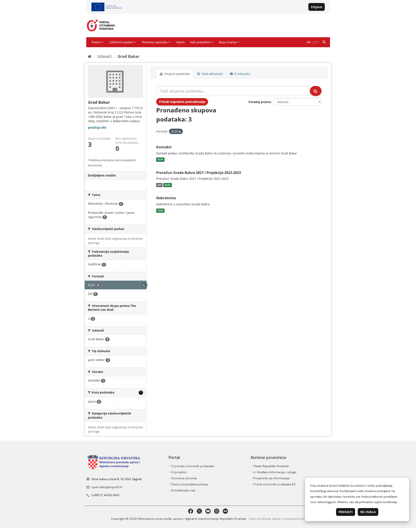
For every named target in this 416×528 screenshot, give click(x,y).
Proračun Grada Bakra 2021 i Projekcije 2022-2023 (198, 172)
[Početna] (89, 56)
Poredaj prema (260, 102)
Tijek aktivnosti (211, 74)
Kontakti (164, 147)
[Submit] (316, 91)
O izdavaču (241, 74)
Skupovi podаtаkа (176, 74)
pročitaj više (97, 127)
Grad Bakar (129, 56)
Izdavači (104, 56)
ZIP (159, 184)
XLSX (160, 159)
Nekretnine (166, 198)
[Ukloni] (180, 131)
